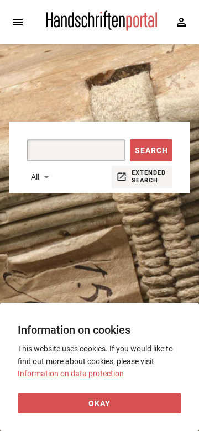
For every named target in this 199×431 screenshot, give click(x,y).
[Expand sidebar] (17, 22)
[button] (151, 150)
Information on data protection (71, 373)
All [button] (35, 176)
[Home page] (101, 28)
